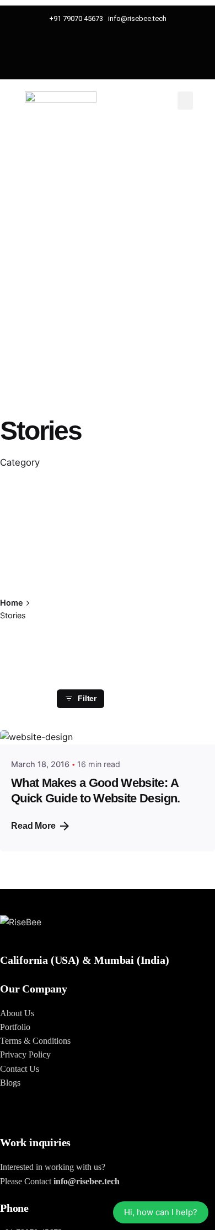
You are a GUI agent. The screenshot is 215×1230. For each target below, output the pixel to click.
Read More (33, 825)
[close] (74, 583)
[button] (185, 100)
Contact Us (19, 1068)
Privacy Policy (25, 1054)
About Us (17, 1013)
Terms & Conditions (35, 1040)
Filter (87, 698)
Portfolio (15, 1027)
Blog (8, 1082)
